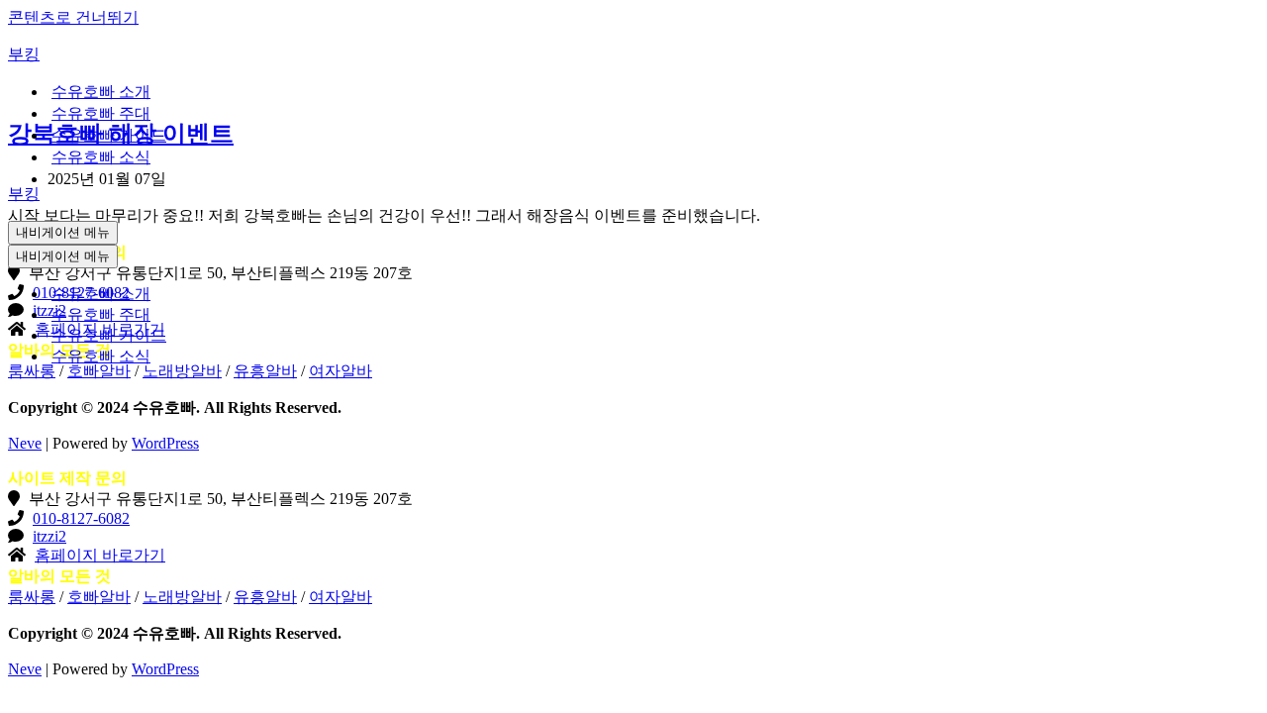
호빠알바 (99, 596)
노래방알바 (182, 596)
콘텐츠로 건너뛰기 (73, 17)
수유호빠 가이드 (108, 135)
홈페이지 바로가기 (100, 555)
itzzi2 (49, 536)
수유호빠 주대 (100, 113)
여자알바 (340, 596)
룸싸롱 (31, 596)
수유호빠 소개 (100, 91)
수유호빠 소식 (100, 157)
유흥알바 (265, 596)
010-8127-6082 (81, 518)
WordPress (165, 443)
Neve (25, 443)
